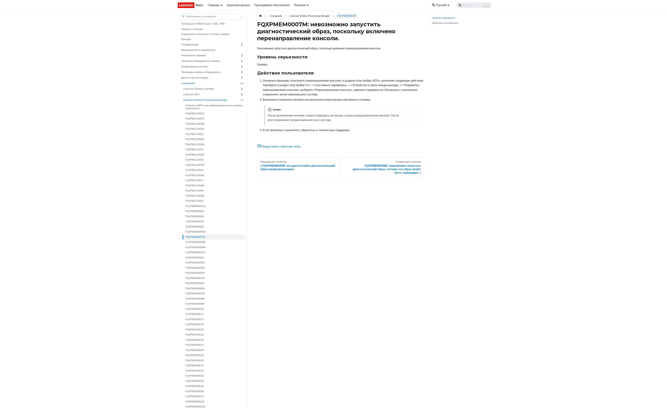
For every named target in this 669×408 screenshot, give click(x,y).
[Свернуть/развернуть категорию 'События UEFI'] (242, 94)
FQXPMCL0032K (194, 154)
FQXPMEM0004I (194, 221)
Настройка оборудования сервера (200, 60)
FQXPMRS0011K (194, 401)
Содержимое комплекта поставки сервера (205, 34)
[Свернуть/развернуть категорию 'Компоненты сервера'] (242, 55)
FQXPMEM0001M (195, 206)
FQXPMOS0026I (194, 391)
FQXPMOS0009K (195, 303)
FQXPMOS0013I (194, 324)
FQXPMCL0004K (194, 128)
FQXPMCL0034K (194, 165)
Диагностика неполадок (194, 77)
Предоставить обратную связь (281, 146)
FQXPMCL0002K (194, 118)
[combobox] (186, 16)
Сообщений (188, 83)
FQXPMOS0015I (194, 334)
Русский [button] (441, 5)
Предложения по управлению (198, 49)
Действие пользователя (445, 23)
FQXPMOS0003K (195, 272)
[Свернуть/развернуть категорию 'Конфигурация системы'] (242, 66)
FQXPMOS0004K (195, 278)
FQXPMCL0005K (194, 139)
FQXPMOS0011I (194, 314)
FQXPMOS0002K (195, 267)
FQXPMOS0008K (195, 298)
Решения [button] (300, 5)
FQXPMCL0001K (194, 113)
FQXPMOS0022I (194, 370)
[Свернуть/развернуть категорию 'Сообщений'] (242, 83)
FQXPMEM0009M (195, 247)
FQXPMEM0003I (194, 216)
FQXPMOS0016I (194, 339)
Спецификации (190, 44)
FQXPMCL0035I (194, 170)
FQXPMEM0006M (195, 231)
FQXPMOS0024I (194, 381)
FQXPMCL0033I (194, 159)
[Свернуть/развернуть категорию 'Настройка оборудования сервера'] (242, 61)
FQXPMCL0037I (194, 180)
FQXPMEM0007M (195, 237)
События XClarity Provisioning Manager (205, 100)
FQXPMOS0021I (194, 365)
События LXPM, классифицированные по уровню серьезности (213, 107)
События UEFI (191, 94)
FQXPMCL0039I (194, 190)
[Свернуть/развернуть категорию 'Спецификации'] (242, 44)
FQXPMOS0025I (194, 386)
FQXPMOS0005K (195, 283)
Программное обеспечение (272, 5)
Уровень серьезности (444, 18)
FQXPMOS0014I (194, 329)
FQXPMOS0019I (194, 355)
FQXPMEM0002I (194, 211)
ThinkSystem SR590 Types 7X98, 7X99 (203, 23)
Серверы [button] (214, 5)
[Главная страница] (260, 16)
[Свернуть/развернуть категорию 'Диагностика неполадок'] (242, 78)
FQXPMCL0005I (194, 134)
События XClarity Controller (198, 88)
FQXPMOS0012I (194, 319)
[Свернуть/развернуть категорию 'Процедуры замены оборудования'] (242, 72)
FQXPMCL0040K (194, 195)
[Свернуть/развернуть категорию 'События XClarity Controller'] (242, 89)
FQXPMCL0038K (194, 185)
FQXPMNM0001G (195, 252)
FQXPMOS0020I (194, 360)
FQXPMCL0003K (194, 123)
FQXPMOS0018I (194, 350)
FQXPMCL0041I (194, 200)
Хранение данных (238, 5)
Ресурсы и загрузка (192, 29)
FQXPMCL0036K (194, 175)
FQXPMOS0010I (194, 309)
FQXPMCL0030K (194, 144)
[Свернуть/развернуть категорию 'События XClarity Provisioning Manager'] (242, 100)
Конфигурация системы (194, 66)
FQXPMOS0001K (195, 262)
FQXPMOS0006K (195, 288)
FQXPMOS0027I (194, 396)
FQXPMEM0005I (194, 226)
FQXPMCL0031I (194, 149)
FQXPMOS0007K (195, 293)
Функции (186, 39)
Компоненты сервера (193, 55)
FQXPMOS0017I (194, 344)
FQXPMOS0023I (194, 375)
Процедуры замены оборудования (201, 72)
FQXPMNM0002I (194, 257)
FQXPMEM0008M (195, 242)
